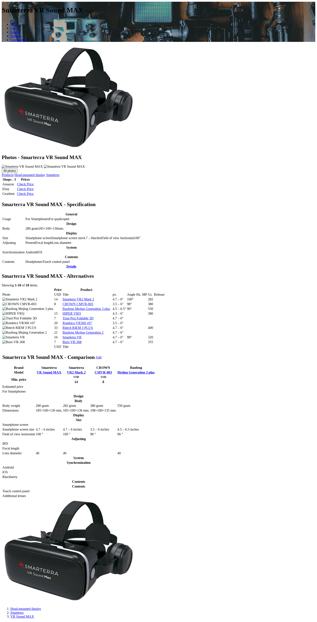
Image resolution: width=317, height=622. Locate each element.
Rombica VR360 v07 (77, 323)
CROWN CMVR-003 (78, 304)
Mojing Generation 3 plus (136, 372)
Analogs (16, 36)
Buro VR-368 (72, 342)
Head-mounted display (29, 175)
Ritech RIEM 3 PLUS (78, 328)
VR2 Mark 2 (76, 372)
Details (71, 266)
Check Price (25, 184)
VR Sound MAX (49, 372)
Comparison (18, 40)
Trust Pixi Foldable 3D (78, 318)
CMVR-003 (103, 372)
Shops (14, 24)
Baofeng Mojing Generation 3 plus (86, 309)
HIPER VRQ (72, 313)
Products (8, 175)
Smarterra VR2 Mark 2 (78, 299)
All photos (9, 170)
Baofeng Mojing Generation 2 (83, 332)
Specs (14, 28)
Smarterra (52, 175)
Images (15, 32)
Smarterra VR (72, 337)
